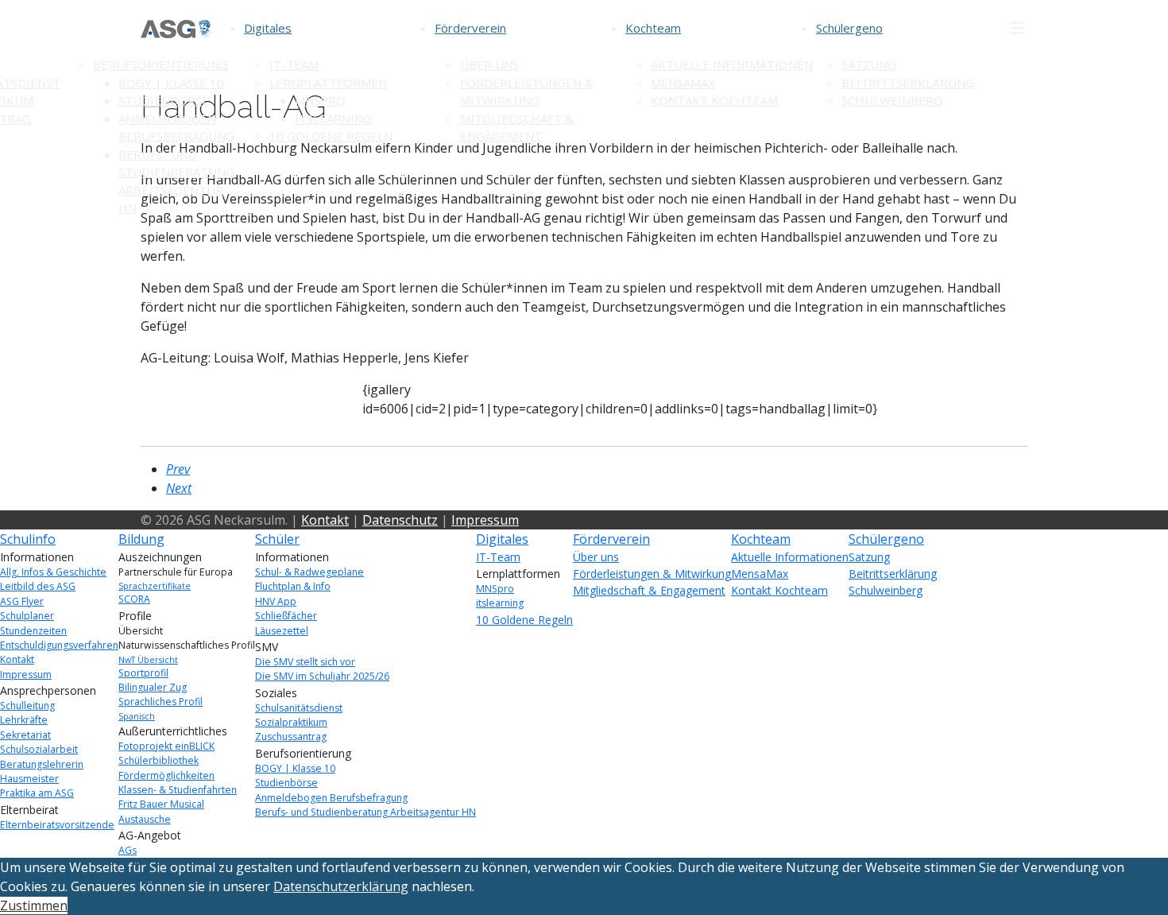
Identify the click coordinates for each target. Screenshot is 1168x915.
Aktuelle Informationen (732, 64)
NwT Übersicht (148, 659)
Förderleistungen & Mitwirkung (652, 573)
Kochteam (653, 28)
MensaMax (683, 83)
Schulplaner (27, 615)
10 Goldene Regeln (331, 136)
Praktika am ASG (37, 793)
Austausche (144, 819)
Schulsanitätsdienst (298, 708)
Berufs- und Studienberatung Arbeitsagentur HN (365, 812)
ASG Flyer (22, 601)
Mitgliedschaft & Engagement (649, 590)
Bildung (141, 539)
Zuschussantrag (291, 736)
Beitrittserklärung (907, 83)
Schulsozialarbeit (39, 749)
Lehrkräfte (24, 720)
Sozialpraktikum (291, 722)
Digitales (268, 28)
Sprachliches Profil (160, 701)
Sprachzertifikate (154, 585)
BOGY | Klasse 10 (171, 83)
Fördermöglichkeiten (166, 775)
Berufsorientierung (160, 64)
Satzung (868, 64)
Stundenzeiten (33, 631)
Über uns (489, 64)
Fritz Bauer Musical (161, 804)
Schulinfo (28, 539)
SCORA (134, 599)
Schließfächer (286, 615)
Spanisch (136, 716)
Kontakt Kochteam (714, 100)
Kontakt (325, 520)
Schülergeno (849, 28)
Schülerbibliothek (158, 760)
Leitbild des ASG (37, 586)
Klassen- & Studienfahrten (177, 790)
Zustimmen (34, 905)
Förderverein (470, 28)
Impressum (485, 520)
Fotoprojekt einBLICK (166, 746)
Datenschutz (400, 520)
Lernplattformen (328, 83)
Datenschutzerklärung (340, 886)
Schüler (277, 539)
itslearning (333, 118)
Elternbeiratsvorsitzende (57, 825)
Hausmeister (29, 778)
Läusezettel (281, 631)
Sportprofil (143, 673)
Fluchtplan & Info (293, 586)
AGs (127, 850)
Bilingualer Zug (152, 687)
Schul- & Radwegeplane (309, 572)
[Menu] (1017, 28)
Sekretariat (25, 735)
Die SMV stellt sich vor (305, 662)
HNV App (275, 601)
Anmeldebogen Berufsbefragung (331, 798)
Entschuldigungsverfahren (59, 645)
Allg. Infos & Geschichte (53, 572)
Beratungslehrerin (41, 764)
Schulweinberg (891, 100)
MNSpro (320, 100)
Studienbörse (163, 100)
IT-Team (294, 64)
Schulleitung (27, 705)
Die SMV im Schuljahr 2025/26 (322, 676)
